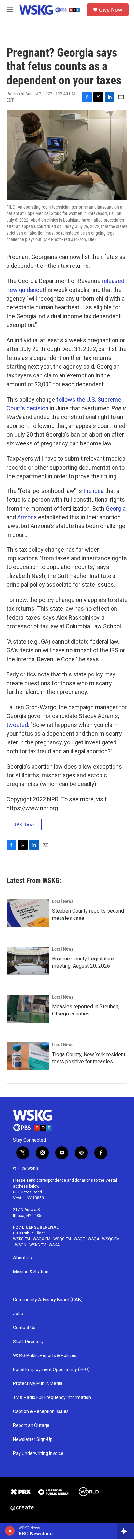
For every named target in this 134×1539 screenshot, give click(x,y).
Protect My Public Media (37, 1383)
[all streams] (125, 1531)
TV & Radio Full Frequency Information (52, 1397)
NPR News (24, 824)
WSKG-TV (37, 1245)
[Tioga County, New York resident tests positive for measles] (28, 1056)
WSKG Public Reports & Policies (44, 1355)
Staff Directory (28, 1341)
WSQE (79, 1239)
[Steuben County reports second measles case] (28, 913)
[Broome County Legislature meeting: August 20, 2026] (28, 961)
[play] (10, 1531)
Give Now (110, 10)
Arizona (27, 517)
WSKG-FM (21, 1239)
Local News (62, 901)
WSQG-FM (62, 1239)
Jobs (18, 1313)
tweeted (17, 724)
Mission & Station (30, 1271)
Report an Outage (31, 1425)
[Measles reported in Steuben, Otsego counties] (28, 1009)
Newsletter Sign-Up (33, 1439)
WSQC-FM (111, 1239)
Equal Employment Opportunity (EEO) (51, 1369)
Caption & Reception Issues (41, 1411)
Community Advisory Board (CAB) (48, 1299)
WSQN (20, 1245)
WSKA (54, 1245)
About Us (22, 1257)
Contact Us (24, 1327)
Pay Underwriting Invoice (38, 1453)
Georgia (116, 508)
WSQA (93, 1239)
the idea (93, 490)
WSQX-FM (41, 1239)
